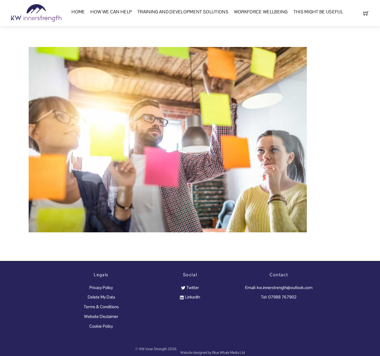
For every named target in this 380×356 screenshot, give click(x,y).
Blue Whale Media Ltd (228, 352)
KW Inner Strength (153, 349)
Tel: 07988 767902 (279, 297)
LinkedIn (192, 297)
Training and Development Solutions (182, 12)
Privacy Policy (101, 287)
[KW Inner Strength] (35, 12)
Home (78, 12)
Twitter (192, 287)
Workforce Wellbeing (261, 12)
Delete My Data (101, 297)
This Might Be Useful (318, 12)
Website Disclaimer (101, 316)
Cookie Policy (101, 326)
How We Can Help (111, 12)
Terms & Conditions (101, 306)
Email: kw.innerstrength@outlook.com (278, 287)
